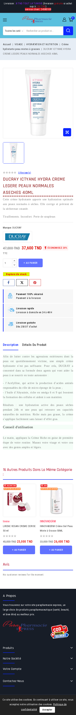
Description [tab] (10, 345)
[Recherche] (68, 30)
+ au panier (31, 262)
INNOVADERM (48, 521)
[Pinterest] (35, 282)
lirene (6, 521)
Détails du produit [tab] (34, 345)
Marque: (7, 227)
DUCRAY (16, 227)
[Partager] (8, 282)
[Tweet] (22, 282)
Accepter (47, 709)
